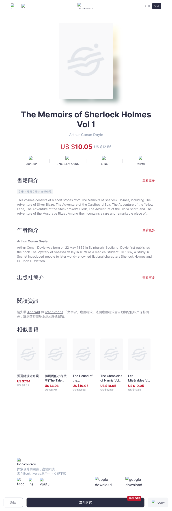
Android (33, 312)
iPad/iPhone (54, 312)
